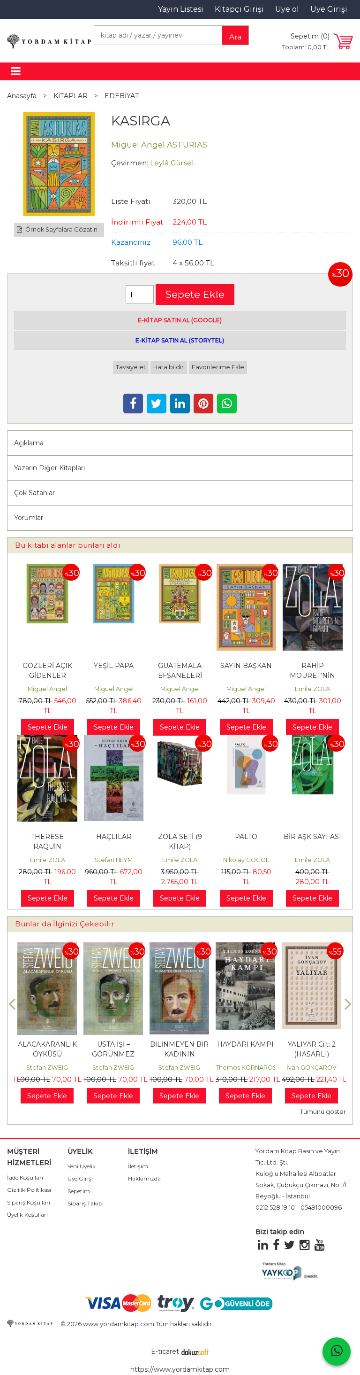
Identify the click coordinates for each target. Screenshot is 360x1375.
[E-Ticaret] (195, 1351)
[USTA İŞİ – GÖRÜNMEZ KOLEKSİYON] (113, 947)
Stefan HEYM (114, 859)
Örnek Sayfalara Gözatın (61, 229)
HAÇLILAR (114, 836)
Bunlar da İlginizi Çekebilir (64, 923)
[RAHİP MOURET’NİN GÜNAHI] (312, 568)
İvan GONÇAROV (311, 1067)
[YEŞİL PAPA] (113, 568)
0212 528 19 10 (275, 1207)
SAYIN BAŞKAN (246, 665)
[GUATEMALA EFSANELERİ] (180, 568)
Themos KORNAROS (246, 1067)
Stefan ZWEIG (47, 1067)
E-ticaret (165, 1351)
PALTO (246, 836)
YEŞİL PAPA (114, 665)
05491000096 (321, 1207)
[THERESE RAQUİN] (47, 739)
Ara (235, 36)
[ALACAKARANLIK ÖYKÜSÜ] (47, 947)
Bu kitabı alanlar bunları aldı (67, 545)
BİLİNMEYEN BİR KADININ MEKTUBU (179, 1054)
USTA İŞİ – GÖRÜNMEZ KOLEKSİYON (113, 1054)
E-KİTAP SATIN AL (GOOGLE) (180, 320)
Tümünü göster (322, 1111)
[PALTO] (246, 739)
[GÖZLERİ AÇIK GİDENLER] (47, 568)
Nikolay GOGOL (246, 859)
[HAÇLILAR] (113, 739)
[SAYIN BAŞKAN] (246, 568)
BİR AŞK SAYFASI (312, 836)
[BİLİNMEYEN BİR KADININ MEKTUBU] (179, 947)
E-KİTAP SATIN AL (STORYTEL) (179, 340)
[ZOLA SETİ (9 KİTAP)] (180, 739)
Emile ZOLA (312, 688)
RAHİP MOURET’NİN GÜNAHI (312, 675)
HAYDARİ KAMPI (245, 1044)
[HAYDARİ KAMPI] (245, 947)
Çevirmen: (129, 162)
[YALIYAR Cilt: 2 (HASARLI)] (311, 947)
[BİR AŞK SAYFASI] (312, 739)
